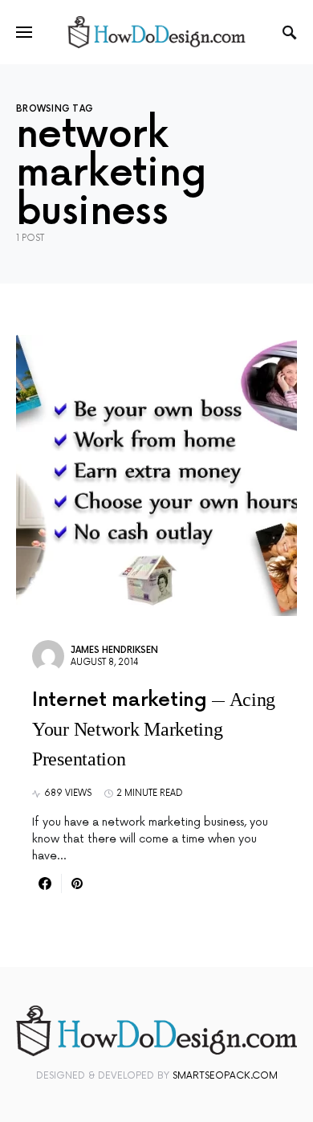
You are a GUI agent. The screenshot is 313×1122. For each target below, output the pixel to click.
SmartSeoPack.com (225, 1076)
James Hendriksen (114, 650)
